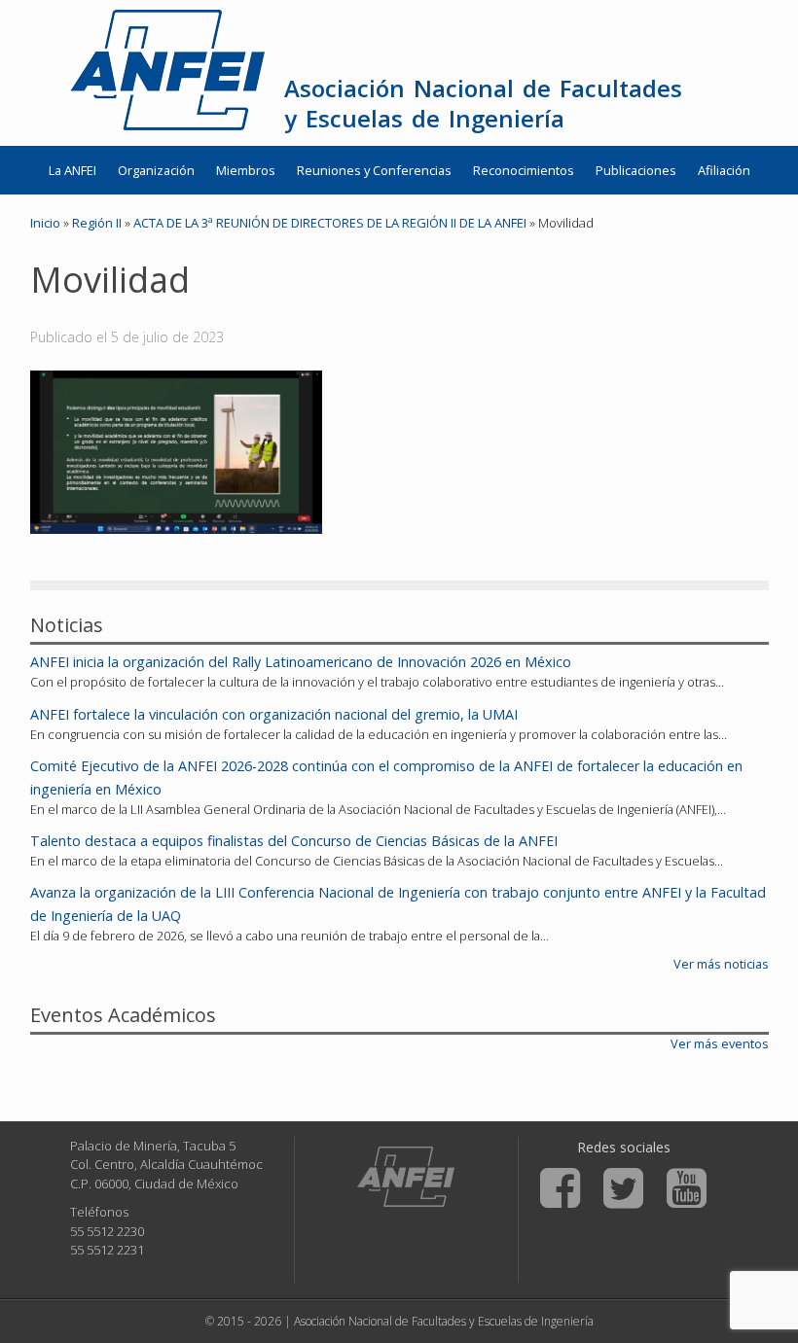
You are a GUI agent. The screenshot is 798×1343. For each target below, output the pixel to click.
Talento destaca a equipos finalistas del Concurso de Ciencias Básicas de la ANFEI (294, 840)
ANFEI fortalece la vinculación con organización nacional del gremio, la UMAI (274, 714)
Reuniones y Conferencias (374, 170)
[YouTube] (687, 1188)
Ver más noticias (721, 963)
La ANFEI (72, 170)
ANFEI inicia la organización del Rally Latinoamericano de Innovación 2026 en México (300, 662)
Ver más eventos (720, 1043)
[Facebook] (560, 1188)
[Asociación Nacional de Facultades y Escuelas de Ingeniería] (405, 1177)
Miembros (245, 170)
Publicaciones (636, 170)
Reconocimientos (523, 170)
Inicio (45, 222)
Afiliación (724, 170)
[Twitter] (623, 1188)
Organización (156, 170)
